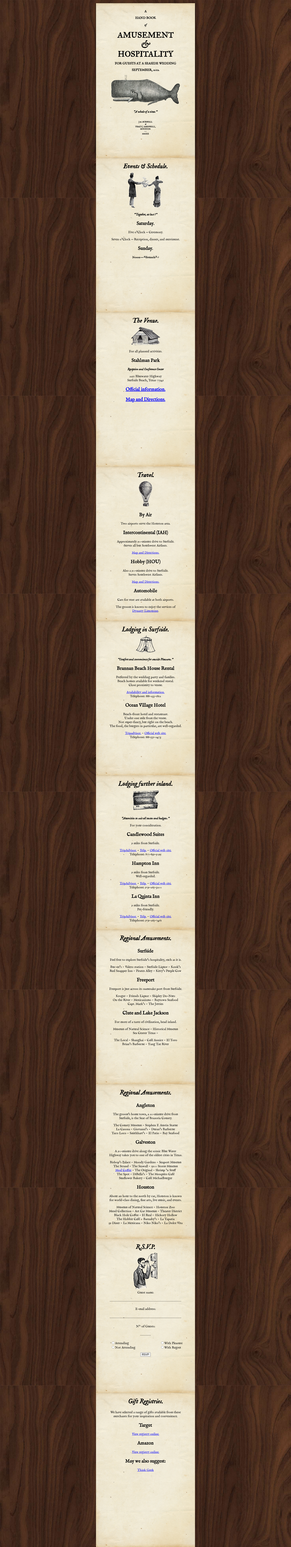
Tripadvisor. (133, 733)
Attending (122, 1343)
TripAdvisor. (128, 850)
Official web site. (155, 733)
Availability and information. (145, 692)
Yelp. (143, 850)
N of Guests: (145, 1326)
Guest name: (145, 1293)
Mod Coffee (123, 1170)
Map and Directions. (145, 399)
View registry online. (145, 1434)
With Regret (172, 1348)
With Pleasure (173, 1343)
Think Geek (145, 1470)
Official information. (145, 389)
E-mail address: (145, 1309)
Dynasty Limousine (145, 611)
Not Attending (125, 1348)
